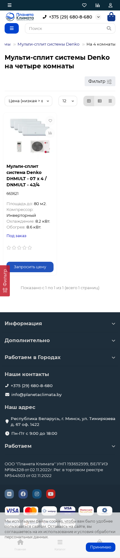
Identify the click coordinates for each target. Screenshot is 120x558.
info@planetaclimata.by (36, 394)
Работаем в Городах (33, 357)
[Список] (99, 101)
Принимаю (100, 547)
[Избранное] (84, 5)
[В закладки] (50, 121)
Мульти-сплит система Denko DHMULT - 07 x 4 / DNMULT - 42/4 (26, 176)
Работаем (18, 446)
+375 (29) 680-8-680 (70, 17)
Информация (23, 323)
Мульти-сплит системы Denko (48, 44)
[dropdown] (9, 5)
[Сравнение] (97, 5)
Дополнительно (27, 340)
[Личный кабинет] (110, 5)
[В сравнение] (50, 133)
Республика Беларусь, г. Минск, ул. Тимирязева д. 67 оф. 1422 (63, 421)
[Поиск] (109, 28)
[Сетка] (88, 101)
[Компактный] (110, 101)
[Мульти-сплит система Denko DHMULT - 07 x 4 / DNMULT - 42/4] (30, 137)
